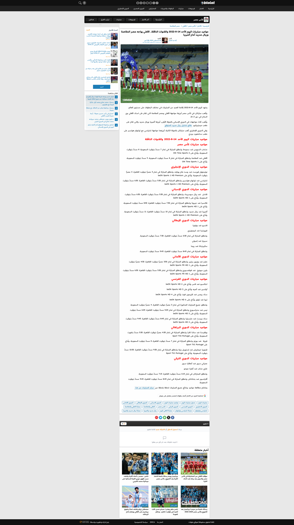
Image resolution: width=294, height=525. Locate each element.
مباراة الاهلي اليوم (166, 411)
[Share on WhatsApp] (164, 417)
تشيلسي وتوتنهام (201, 411)
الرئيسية (211, 8)
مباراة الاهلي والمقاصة (132, 407)
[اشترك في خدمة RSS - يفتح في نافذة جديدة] (157, 3)
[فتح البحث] (80, 3)
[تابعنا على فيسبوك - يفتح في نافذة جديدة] (137, 3)
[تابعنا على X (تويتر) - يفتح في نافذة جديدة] (150, 3)
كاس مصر (161, 407)
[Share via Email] (156, 417)
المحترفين (152, 8)
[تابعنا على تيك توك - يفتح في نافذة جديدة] (147, 3)
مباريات (181, 8)
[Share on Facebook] (172, 417)
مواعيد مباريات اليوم (171, 403)
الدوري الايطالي (142, 403)
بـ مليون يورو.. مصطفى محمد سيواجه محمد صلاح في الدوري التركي (101, 120)
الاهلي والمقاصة (149, 407)
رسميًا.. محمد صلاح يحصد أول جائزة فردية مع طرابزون (102, 103)
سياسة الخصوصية (141, 522)
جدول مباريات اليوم (188, 403)
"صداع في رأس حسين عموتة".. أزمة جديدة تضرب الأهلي (102, 115)
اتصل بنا (160, 522)
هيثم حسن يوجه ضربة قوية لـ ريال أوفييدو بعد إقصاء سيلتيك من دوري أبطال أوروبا (100, 98)
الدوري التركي (173, 407)
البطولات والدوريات (167, 8)
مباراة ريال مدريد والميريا (131, 411)
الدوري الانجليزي (201, 407)
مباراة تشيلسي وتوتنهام (183, 411)
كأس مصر (203, 472)
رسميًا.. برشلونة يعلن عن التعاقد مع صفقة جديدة (100, 109)
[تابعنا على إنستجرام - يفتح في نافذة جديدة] (141, 3)
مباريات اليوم (202, 403)
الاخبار (201, 8)
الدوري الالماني (128, 403)
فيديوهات (191, 8)
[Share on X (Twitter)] (168, 417)
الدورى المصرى (138, 8)
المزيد (88, 30)
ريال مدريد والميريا (150, 411)
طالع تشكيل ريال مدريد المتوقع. (178, 125)
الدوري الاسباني (155, 403)
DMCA (152, 522)
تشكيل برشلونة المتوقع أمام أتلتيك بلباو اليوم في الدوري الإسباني (101, 126)
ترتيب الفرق (105, 20)
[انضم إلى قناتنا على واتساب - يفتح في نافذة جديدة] (154, 3)
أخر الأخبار (145, 20)
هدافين (91, 20)
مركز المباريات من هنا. (145, 387)
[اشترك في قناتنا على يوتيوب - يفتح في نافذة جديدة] (144, 3)
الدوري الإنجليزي (123, 8)
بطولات (191, 522)
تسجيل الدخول (172, 429)
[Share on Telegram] (160, 417)
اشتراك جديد (160, 429)
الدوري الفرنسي (187, 407)
